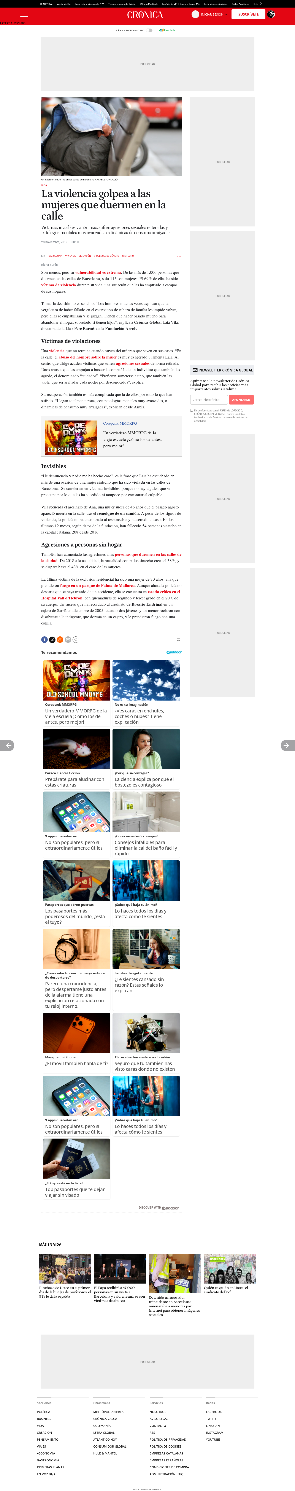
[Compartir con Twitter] (52, 640)
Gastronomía (48, 1460)
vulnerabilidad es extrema (98, 272)
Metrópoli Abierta (108, 1412)
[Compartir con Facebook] (44, 639)
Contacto (158, 1426)
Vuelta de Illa (64, 4)
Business (44, 1419)
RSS (152, 1432)
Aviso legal (159, 1419)
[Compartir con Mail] (68, 639)
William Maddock (149, 4)
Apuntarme (241, 400)
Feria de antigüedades (215, 4)
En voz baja (46, 1474)
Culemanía (102, 1426)
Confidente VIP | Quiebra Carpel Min (181, 4)
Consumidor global (109, 1446)
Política (43, 1412)
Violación (85, 256)
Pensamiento (48, 1439)
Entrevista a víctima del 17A (89, 4)
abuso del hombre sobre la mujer (88, 357)
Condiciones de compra (169, 1467)
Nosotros (158, 1412)
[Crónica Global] (147, 14)
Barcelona (55, 256)
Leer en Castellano (12, 23)
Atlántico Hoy (105, 1439)
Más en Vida (50, 1244)
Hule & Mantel (105, 1453)
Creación (44, 1432)
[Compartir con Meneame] (60, 639)
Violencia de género (106, 256)
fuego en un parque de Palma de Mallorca (97, 585)
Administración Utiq (167, 1474)
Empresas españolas (166, 1460)
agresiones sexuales (132, 363)
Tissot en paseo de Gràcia (121, 4)
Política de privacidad (168, 1439)
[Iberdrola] (167, 30)
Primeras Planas (50, 1467)
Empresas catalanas (166, 1453)
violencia (57, 351)
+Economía (46, 1453)
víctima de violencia (58, 285)
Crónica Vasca (105, 1419)
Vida (44, 185)
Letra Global (103, 1432)
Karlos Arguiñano (240, 4)
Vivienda (70, 256)
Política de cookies (165, 1446)
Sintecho (128, 256)
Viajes (41, 1446)
